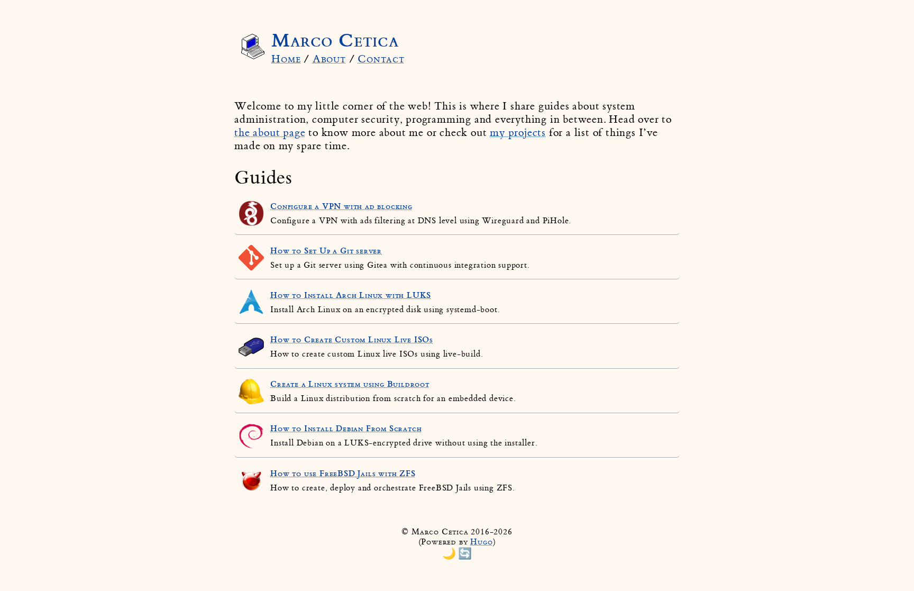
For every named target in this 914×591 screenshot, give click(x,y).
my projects (518, 132)
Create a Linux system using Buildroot (349, 384)
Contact (381, 59)
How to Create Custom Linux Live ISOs (351, 339)
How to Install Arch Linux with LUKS (350, 295)
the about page (269, 132)
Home (285, 59)
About (329, 59)
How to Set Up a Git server (326, 251)
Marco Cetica (335, 40)
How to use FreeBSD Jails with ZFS (342, 473)
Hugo (481, 542)
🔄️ (465, 553)
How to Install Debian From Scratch (346, 428)
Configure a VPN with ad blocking (341, 206)
